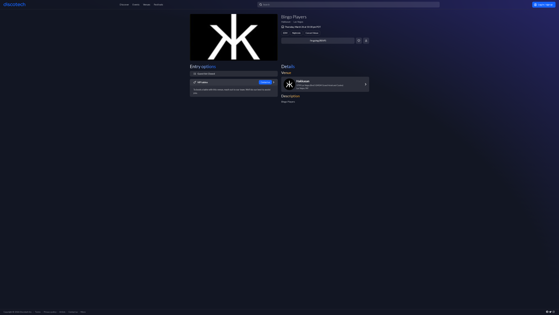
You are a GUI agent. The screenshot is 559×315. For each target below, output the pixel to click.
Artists (62, 312)
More (83, 312)
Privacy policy (50, 312)
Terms (38, 312)
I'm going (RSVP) (318, 40)
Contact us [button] (73, 312)
